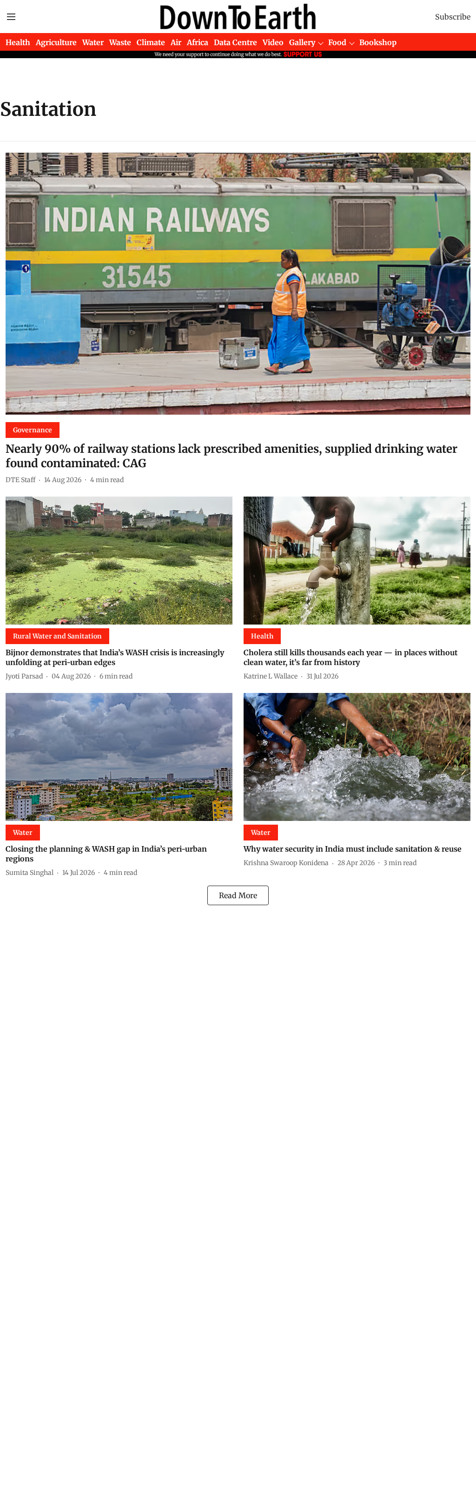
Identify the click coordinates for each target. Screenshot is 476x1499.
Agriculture (56, 42)
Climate (151, 42)
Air (176, 42)
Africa (197, 42)
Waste (120, 42)
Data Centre (235, 42)
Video (273, 42)
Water (93, 42)
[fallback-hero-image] (238, 284)
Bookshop (378, 42)
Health (18, 42)
